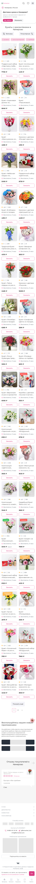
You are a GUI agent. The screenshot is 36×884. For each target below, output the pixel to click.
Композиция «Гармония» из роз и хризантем (9, 430)
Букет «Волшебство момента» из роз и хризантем (9, 686)
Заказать (9, 76)
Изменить (18, 20)
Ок (32, 873)
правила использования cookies (12, 874)
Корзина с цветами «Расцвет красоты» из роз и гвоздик (26, 138)
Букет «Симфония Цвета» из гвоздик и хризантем (26, 321)
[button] (33, 763)
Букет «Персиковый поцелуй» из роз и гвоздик (26, 102)
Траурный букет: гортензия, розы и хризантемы (9, 248)
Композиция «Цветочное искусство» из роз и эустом (9, 467)
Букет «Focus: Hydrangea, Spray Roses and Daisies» (9, 357)
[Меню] (32, 3)
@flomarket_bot (26, 830)
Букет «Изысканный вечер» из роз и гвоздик (8, 540)
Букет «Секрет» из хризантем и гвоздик (26, 540)
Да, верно (8, 20)
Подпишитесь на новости (18, 856)
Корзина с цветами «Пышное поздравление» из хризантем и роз (26, 284)
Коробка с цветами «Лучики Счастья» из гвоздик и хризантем (26, 394)
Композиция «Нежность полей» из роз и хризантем (9, 503)
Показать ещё (18, 704)
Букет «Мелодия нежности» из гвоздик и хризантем (25, 686)
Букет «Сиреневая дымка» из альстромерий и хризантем (9, 102)
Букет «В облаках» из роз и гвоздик (9, 211)
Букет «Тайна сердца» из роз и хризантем (8, 284)
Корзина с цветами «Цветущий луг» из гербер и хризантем (26, 211)
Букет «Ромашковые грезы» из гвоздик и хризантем (26, 613)
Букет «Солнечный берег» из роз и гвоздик (9, 649)
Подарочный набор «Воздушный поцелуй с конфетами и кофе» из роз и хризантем (26, 430)
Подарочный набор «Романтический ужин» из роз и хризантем (9, 576)
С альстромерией (18, 39)
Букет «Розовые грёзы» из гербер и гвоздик (26, 357)
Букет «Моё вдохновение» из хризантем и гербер (25, 576)
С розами (5, 39)
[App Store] (18, 748)
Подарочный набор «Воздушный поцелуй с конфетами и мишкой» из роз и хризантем (26, 649)
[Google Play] (18, 742)
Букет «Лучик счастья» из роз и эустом (8, 613)
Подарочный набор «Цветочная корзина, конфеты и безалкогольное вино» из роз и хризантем (26, 175)
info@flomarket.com (18, 833)
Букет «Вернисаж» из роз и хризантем (9, 394)
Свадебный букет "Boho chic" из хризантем (26, 503)
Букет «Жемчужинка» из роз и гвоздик (9, 138)
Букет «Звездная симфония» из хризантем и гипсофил (25, 248)
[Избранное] (28, 3)
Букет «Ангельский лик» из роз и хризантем (26, 65)
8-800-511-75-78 (12, 830)
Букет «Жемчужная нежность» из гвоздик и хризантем (26, 467)
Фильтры (9, 34)
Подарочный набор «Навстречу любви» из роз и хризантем (9, 65)
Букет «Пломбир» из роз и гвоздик (8, 321)
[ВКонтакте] (18, 863)
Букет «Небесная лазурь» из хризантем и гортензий (8, 175)
